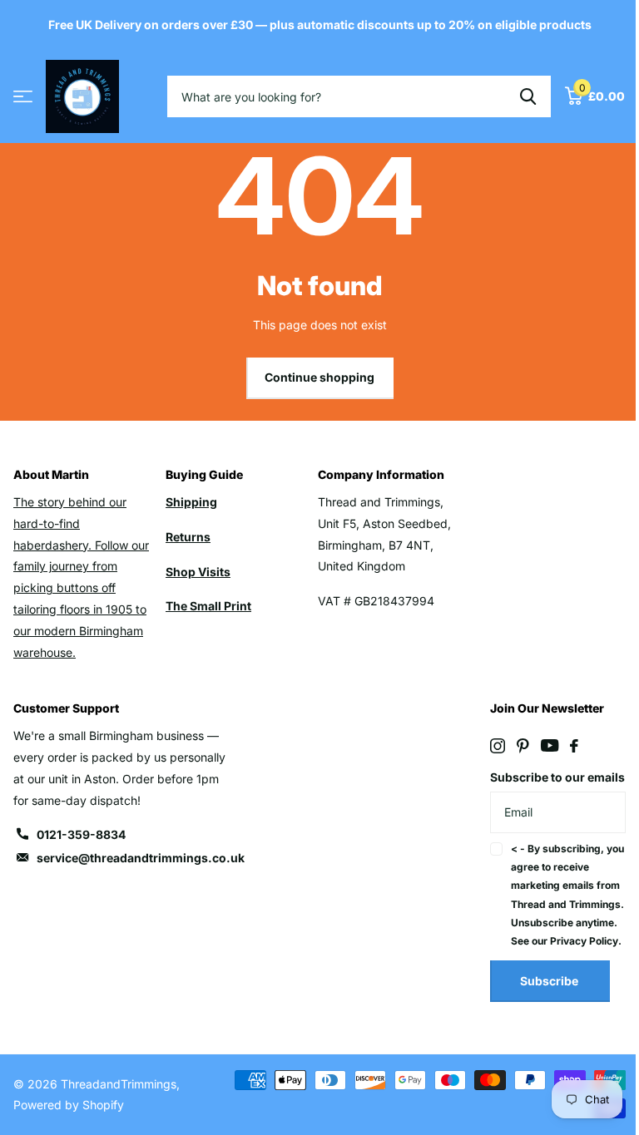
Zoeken (528, 96)
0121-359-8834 (81, 834)
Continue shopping (319, 377)
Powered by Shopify (68, 1105)
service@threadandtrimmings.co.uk (141, 858)
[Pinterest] (523, 745)
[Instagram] (497, 745)
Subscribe (550, 981)
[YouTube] (549, 745)
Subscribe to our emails (557, 777)
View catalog (22, 97)
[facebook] (574, 746)
